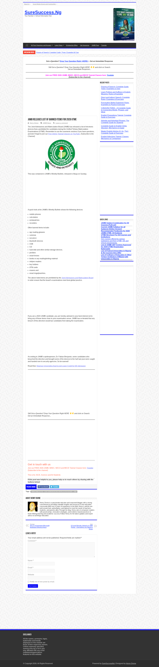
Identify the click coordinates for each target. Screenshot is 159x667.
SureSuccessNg (108, 663)
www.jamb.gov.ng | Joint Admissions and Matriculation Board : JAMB (54, 491)
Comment (32, 541)
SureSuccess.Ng (43, 12)
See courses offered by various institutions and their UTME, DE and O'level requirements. (116, 239)
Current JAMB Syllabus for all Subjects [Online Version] (113, 228)
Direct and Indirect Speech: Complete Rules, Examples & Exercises (115, 98)
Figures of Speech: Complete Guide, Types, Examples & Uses (57, 52)
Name (31, 560)
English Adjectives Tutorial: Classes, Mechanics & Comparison (115, 137)
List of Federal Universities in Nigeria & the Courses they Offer (116, 252)
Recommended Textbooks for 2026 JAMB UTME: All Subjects (115, 232)
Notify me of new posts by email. (42, 582)
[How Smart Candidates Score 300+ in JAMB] (123, 24)
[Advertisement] (61, 98)
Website (31, 575)
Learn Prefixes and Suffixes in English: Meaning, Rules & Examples (116, 93)
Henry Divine (34, 123)
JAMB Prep (95, 45)
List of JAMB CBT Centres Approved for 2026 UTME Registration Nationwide (116, 247)
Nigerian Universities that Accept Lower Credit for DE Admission (61, 366)
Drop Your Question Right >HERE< (74, 61)
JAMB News (47, 123)
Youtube (110, 75)
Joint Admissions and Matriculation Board (77, 278)
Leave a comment (61, 123)
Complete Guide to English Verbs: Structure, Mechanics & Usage (114, 127)
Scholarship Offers (72, 45)
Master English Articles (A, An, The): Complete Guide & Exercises (114, 132)
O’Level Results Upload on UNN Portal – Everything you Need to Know (82, 526)
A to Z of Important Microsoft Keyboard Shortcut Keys (39, 525)
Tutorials (104, 45)
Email (30, 567)
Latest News (59, 45)
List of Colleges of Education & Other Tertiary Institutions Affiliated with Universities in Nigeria (116, 257)
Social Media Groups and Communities (44, 4)
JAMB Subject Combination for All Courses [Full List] (115, 224)
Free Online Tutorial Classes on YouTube (64, 134)
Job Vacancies (84, 45)
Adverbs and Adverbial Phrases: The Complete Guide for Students (115, 121)
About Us (27, 4)
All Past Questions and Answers (41, 45)
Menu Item (27, 45)
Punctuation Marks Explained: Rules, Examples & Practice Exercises (115, 104)
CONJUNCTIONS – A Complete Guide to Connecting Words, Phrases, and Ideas (116, 110)
